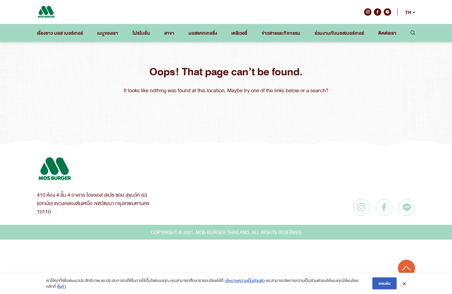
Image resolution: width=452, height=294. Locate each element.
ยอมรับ (385, 283)
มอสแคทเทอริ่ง (202, 33)
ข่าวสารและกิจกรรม (281, 33)
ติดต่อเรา (387, 33)
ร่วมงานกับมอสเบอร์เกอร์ (339, 33)
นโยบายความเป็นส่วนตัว (245, 280)
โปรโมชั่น (141, 33)
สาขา (169, 33)
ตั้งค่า (61, 286)
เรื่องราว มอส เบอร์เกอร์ (60, 33)
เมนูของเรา (107, 33)
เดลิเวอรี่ (239, 33)
